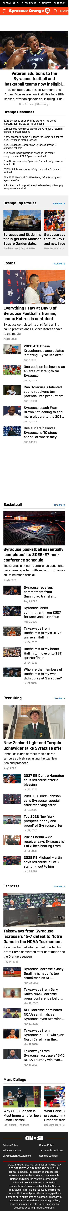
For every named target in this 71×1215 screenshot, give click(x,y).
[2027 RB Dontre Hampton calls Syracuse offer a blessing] (34, 782)
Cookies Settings (48, 1156)
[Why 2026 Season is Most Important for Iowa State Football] (22, 1106)
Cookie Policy (46, 1145)
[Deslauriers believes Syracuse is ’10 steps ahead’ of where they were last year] (34, 435)
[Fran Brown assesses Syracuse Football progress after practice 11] (34, 163)
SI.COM (7, 3)
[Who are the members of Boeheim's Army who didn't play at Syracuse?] (34, 676)
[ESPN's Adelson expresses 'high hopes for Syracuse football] (34, 171)
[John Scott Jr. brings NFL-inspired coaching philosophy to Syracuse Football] (34, 186)
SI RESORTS (60, 3)
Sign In (64, 11)
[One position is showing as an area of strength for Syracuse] (34, 374)
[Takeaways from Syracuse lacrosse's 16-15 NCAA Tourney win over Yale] (34, 1058)
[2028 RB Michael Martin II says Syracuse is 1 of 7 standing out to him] (34, 864)
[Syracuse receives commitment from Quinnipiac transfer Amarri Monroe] (34, 594)
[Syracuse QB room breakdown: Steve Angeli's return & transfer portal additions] (34, 131)
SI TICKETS (45, 3)
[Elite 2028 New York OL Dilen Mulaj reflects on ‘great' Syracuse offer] (34, 179)
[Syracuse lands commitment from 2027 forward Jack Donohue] (34, 615)
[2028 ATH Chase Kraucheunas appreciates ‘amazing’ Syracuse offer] (34, 353)
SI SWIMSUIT (29, 3)
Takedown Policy (12, 1150)
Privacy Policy (10, 1145)
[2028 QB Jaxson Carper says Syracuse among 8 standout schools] (34, 147)
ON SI (16, 3)
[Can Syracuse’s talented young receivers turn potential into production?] (34, 394)
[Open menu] (5, 11)
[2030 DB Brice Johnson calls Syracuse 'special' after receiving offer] (34, 803)
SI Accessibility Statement (17, 1156)
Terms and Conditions (51, 1150)
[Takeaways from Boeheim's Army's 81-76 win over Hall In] (34, 635)
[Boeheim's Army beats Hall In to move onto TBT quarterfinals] (34, 656)
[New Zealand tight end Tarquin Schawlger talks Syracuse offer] (34, 737)
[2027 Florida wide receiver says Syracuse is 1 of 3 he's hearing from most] (34, 844)
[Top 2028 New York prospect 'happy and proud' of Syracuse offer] (34, 823)
